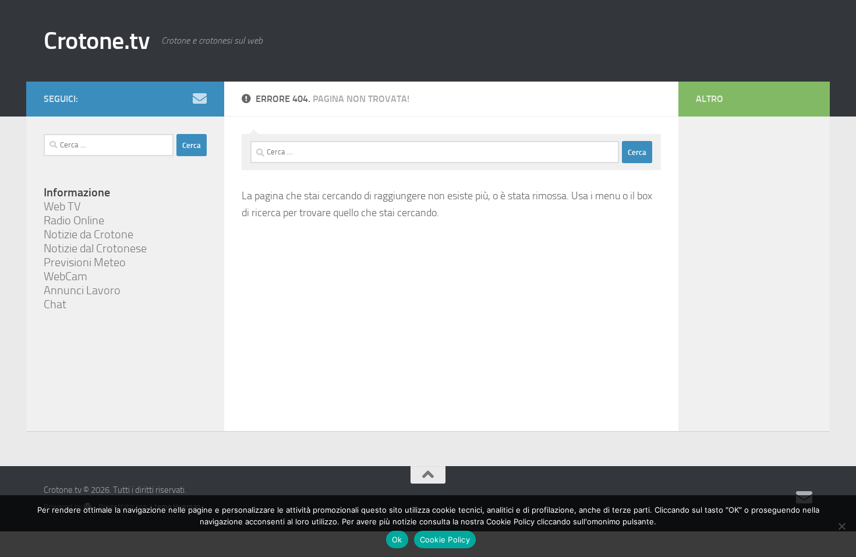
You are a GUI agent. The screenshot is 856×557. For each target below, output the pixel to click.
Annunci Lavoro (82, 290)
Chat (55, 304)
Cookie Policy (445, 539)
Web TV (62, 206)
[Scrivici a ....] (200, 98)
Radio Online (74, 220)
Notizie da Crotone (88, 234)
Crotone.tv (97, 40)
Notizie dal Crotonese (95, 248)
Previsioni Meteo (85, 262)
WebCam (65, 276)
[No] (841, 526)
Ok (397, 539)
